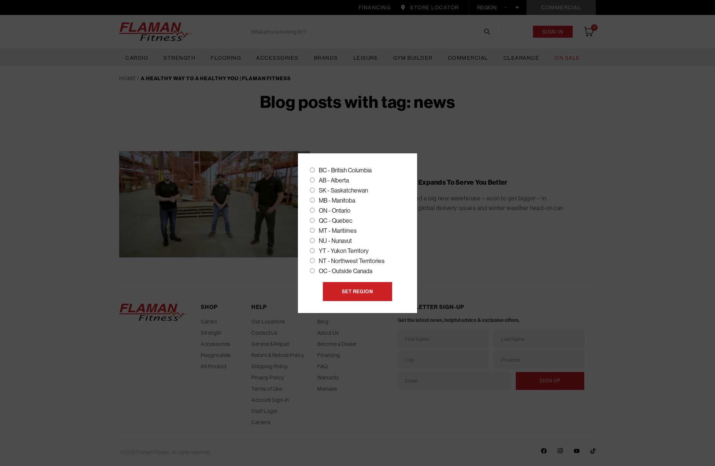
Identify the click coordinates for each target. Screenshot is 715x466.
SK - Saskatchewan (343, 190)
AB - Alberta (334, 180)
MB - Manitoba (337, 200)
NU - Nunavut (335, 240)
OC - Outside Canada (345, 271)
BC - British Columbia (345, 170)
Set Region (357, 291)
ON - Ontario (334, 210)
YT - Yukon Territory (344, 250)
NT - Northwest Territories (352, 261)
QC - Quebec (335, 220)
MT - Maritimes (338, 230)
